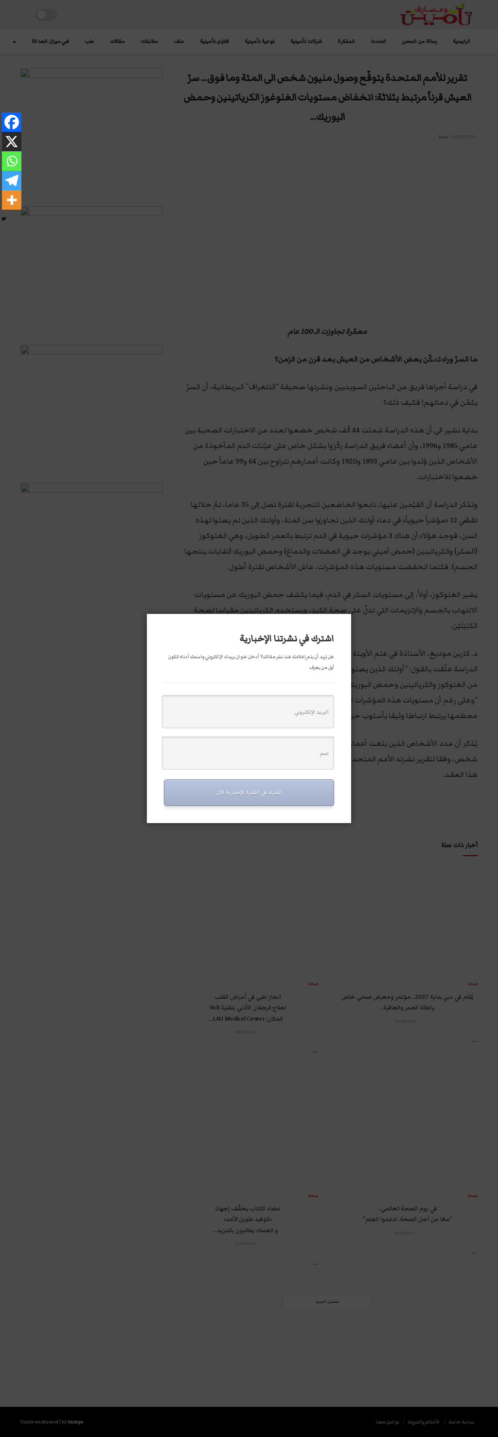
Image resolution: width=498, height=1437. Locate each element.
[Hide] (4, 219)
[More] (11, 200)
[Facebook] (11, 122)
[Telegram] (11, 180)
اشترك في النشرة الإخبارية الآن (249, 792)
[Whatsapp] (11, 161)
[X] (11, 141)
